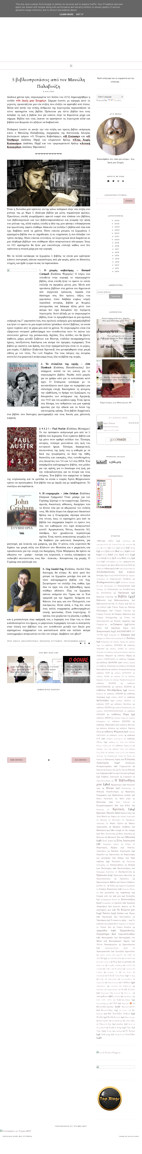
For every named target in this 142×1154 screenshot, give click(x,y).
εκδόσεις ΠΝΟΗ (104, 718)
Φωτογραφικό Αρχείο (119, 941)
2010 (98, 548)
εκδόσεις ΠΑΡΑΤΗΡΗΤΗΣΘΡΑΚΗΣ (110, 711)
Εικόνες (131, 638)
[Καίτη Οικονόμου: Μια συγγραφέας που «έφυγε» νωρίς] (116, 397)
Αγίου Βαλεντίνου (117, 565)
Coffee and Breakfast (114, 969)
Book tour (101, 965)
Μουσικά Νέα (114, 837)
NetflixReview (113, 1017)
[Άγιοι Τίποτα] (100, 428)
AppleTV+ (119, 955)
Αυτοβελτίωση (129, 589)
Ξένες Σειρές (107, 841)
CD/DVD (129, 965)
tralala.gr (118, 1031)
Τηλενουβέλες (125, 917)
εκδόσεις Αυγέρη (113, 652)
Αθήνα (99, 569)
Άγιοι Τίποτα (109, 423)
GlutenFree (101, 986)
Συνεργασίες (106, 903)
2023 (109, 557)
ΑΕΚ (130, 565)
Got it (79, 14)
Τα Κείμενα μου (126, 909)
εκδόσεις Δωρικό (129, 663)
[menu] (71, 65)
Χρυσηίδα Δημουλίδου (125, 951)
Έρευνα (100, 770)
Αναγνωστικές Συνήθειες (120, 579)
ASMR (129, 955)
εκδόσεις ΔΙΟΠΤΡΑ (108, 662)
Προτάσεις (124, 879)
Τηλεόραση (101, 920)
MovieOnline (107, 1010)
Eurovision (112, 979)
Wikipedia (118, 1035)
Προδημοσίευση (125, 872)
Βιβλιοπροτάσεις (29, 641)
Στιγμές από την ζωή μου (109, 896)
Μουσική (130, 837)
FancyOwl (100, 983)
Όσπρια (128, 844)
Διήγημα (99, 638)
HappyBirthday (112, 990)
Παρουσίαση (114, 854)
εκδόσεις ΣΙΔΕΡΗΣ (121, 721)
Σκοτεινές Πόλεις (128, 889)
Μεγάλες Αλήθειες (121, 827)
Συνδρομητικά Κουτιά (109, 900)
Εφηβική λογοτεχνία (110, 777)
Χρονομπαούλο (103, 951)
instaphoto (102, 996)
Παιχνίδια (101, 854)
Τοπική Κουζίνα (123, 927)
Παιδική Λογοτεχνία (120, 851)
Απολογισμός (112, 589)
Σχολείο (118, 903)
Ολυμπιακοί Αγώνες (111, 844)
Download (100, 976)
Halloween (127, 986)
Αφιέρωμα (123, 592)
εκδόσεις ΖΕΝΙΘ (103, 676)
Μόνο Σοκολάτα (125, 834)
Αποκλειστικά (124, 586)
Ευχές (132, 773)
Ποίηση (131, 865)
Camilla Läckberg (115, 965)
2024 (119, 557)
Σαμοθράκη (131, 886)
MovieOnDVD (128, 1006)
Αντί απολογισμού (106, 586)
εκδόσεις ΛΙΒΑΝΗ (115, 694)
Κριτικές (118, 809)
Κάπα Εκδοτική (123, 802)
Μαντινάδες (116, 820)
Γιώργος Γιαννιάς (122, 611)
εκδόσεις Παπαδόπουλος (123, 708)
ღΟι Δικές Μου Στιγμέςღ (20, 1136)
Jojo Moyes (128, 996)
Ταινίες (106, 913)
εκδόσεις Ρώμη (119, 718)
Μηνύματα (101, 830)
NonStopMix (104, 1021)
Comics (99, 972)
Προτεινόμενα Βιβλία (75, 641)
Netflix (100, 1017)
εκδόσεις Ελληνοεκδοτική (121, 669)
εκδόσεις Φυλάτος (108, 728)
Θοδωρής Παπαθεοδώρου (108, 792)
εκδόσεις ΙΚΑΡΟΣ (106, 683)
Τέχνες (132, 913)
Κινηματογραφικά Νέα (107, 805)
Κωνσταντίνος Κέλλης (111, 427)
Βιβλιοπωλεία (102, 604)
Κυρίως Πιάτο (126, 813)
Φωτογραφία (107, 937)
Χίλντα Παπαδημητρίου (107, 944)
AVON (100, 958)
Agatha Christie (105, 955)
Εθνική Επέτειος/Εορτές (114, 638)
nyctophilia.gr (117, 1021)
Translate (117, 100)
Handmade (100, 990)
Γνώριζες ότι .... (103, 624)
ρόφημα (121, 886)
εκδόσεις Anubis (116, 735)
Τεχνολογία (107, 917)
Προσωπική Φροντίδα (123, 875)
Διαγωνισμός (103, 631)
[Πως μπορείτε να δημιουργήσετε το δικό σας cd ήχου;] (116, 356)
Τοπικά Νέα (105, 927)
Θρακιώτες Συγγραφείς (51, 641)
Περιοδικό (116, 861)
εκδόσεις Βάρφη (124, 656)
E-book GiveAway (116, 975)
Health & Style (128, 989)
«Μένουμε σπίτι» (105, 541)
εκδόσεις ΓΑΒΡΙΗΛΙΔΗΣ (106, 659)
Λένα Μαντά (102, 816)
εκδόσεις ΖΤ (119, 676)
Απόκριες (100, 589)
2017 (122, 551)
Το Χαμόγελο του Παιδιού (125, 924)
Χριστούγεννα (128, 944)
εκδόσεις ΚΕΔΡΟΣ (123, 687)
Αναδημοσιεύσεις (106, 582)
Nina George (130, 1017)
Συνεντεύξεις (128, 899)
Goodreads (114, 986)
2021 (127, 554)
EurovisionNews (126, 979)
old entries (81, 760)
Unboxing (105, 1034)
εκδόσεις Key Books (116, 742)
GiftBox (126, 982)
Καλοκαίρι (101, 802)
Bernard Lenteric (103, 962)
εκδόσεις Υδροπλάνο (106, 725)
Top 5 (99, 1031)
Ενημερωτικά (125, 766)
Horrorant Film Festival (110, 993)
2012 (113, 547)
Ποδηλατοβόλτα (116, 865)
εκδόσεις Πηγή (120, 714)
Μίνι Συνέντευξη (108, 834)
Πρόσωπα (102, 875)
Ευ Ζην (122, 770)
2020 (116, 554)
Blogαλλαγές (127, 962)
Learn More (66, 14)
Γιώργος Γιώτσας (104, 614)
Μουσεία (100, 837)
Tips (129, 1027)
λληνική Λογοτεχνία (128, 817)
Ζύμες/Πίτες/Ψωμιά (103, 781)
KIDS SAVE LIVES (104, 1000)
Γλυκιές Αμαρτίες (122, 621)
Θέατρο (110, 788)
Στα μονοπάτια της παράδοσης (115, 892)
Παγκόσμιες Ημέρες (107, 847)
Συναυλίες (130, 896)
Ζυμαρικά (127, 777)
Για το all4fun (117, 603)
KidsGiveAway (123, 1000)
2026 (99, 561)
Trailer (109, 1031)
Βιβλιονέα (101, 600)
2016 (112, 551)
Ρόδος (112, 886)
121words (129, 544)
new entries (17, 760)
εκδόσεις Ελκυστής (107, 666)
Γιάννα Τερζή (118, 607)
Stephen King (115, 1027)
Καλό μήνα (125, 799)
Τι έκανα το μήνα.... (119, 920)
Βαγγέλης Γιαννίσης (105, 597)
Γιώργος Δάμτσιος (123, 614)
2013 (123, 547)
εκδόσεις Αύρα (127, 652)
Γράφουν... (118, 624)
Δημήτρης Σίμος (119, 628)
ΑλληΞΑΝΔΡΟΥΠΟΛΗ (117, 576)
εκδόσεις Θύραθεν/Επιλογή (122, 680)
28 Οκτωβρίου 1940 (112, 562)
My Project (123, 1010)
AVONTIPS (128, 958)
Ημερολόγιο (116, 784)
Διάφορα (125, 634)
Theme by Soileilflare (129, 1136)
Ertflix (102, 979)
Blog (115, 961)
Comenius (129, 969)
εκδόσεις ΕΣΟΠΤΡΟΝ (122, 673)
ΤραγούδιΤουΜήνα (126, 934)
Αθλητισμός (109, 568)
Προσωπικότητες (104, 879)
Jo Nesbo (116, 996)
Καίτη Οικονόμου (105, 799)
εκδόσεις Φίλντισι (127, 725)
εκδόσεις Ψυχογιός (114, 731)
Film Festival (113, 983)
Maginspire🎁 (127, 1003)
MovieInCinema (105, 1006)
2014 (132, 547)
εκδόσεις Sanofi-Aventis (116, 753)
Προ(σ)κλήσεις (124, 868)
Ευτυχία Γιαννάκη (119, 773)
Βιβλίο (16, 641)
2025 (128, 557)
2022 (9, 641)
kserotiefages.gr (103, 1003)
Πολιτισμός (106, 868)
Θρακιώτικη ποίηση (121, 795)
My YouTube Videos (119, 1013)
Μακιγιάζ (103, 820)
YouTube (130, 1034)
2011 (105, 547)
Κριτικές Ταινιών (105, 812)
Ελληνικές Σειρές (112, 759)
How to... (128, 993)
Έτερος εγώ (111, 770)
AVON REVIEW (114, 958)
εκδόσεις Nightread (123, 746)
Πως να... (103, 886)
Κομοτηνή (100, 810)
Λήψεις (114, 816)
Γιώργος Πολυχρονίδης (107, 618)
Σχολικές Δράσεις (120, 906)
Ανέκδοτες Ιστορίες (128, 582)
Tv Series (130, 1030)
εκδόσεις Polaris (118, 749)
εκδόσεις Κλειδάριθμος (109, 690)
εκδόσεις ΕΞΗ (103, 673)
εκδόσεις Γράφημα (127, 659)
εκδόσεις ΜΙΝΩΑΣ (123, 701)
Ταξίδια (120, 913)
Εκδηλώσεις (105, 642)
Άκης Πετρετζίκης (125, 569)
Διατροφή (112, 635)
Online (128, 1021)
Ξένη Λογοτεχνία (126, 840)
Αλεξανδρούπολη (105, 571)
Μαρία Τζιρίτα (116, 823)
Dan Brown (127, 972)
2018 (132, 551)
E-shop (132, 976)
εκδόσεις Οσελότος (122, 704)
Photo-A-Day (105, 1024)
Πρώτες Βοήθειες (127, 882)
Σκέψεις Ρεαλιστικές (108, 889)
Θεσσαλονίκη (126, 788)
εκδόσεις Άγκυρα (119, 642)
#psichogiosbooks (102, 544)
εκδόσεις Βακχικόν (105, 656)
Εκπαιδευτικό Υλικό (115, 756)
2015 (103, 551)
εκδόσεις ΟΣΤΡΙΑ (104, 707)
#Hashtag (126, 541)
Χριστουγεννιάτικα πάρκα (116, 948)
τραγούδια (102, 930)
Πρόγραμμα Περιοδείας (105, 872)
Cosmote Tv (112, 972)
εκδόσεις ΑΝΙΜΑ (117, 649)
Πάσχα (121, 858)
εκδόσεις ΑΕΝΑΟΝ (113, 645)
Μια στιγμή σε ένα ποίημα (123, 830)
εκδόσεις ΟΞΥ (103, 704)
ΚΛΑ (127, 805)
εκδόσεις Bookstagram (114, 739)
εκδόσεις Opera (102, 749)
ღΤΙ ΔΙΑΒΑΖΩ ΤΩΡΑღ (118, 418)
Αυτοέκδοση (106, 593)
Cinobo (99, 969)
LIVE (114, 1003)
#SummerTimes (117, 544)
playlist (120, 1024)
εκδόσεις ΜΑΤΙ (117, 697)
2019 (104, 554)
